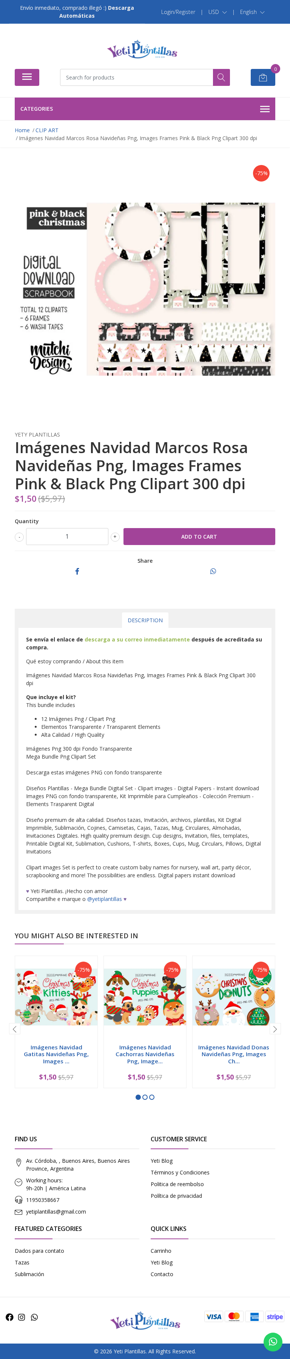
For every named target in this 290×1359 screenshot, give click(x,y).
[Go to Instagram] (21, 1317)
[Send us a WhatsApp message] (273, 1342)
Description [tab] (145, 620)
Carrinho (161, 1250)
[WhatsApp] (34, 1317)
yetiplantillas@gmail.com (56, 1211)
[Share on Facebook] (77, 571)
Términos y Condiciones (180, 1172)
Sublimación (29, 1274)
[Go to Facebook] (10, 1317)
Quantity (27, 521)
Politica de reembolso (177, 1184)
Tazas (22, 1262)
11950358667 (42, 1199)
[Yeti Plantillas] (142, 49)
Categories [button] (36, 108)
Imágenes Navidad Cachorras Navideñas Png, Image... (145, 1053)
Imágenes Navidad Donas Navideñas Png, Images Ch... (233, 1053)
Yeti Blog (162, 1160)
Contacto (162, 1274)
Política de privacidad (176, 1195)
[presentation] (14, 1028)
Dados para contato (39, 1250)
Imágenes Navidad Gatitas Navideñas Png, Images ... (56, 1053)
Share (145, 560)
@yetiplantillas (104, 898)
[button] (217, 12)
